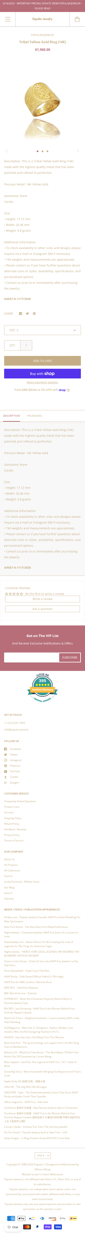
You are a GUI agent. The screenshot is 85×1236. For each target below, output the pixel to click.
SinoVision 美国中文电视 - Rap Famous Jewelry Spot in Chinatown (41, 1108)
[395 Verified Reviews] (42, 704)
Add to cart (42, 361)
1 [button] (37, 151)
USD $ (40, 1155)
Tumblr (14, 777)
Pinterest (15, 765)
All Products (11, 865)
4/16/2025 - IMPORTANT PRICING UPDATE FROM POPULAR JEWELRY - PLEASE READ (42, 6)
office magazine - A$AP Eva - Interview (26, 1102)
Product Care (11, 807)
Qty (12, 345)
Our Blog (9, 887)
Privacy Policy (12, 835)
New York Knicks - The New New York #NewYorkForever (36, 927)
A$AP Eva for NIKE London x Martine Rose (28, 982)
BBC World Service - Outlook (20, 993)
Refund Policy (11, 824)
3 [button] (47, 151)
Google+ (15, 782)
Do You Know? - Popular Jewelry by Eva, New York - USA (35, 1132)
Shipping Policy (12, 818)
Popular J (39, 1164)
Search (8, 893)
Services (9, 812)
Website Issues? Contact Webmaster (42, 1174)
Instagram (16, 760)
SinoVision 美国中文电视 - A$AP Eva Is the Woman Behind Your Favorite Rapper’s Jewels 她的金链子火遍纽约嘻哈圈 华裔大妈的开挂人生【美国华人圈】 (42, 1117)
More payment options (42, 382)
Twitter (14, 754)
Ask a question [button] (42, 609)
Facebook (15, 749)
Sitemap (9, 898)
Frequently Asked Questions (20, 801)
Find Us (8, 876)
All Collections (12, 870)
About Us (9, 859)
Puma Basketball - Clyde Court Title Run (26, 970)
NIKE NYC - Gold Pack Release (21, 987)
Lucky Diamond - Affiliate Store (21, 881)
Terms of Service (14, 840)
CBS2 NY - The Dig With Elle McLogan (25, 1087)
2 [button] (42, 151)
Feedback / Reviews (15, 829)
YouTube (15, 771)
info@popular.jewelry (16, 729)
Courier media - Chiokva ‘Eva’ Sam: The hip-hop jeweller (36, 1127)
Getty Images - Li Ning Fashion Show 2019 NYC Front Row (37, 1138)
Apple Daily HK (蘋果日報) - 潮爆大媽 (24, 1081)
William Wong (42, 1169)
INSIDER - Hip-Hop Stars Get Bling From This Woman (34, 1037)
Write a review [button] (42, 599)
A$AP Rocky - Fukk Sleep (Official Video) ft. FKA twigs (34, 976)
